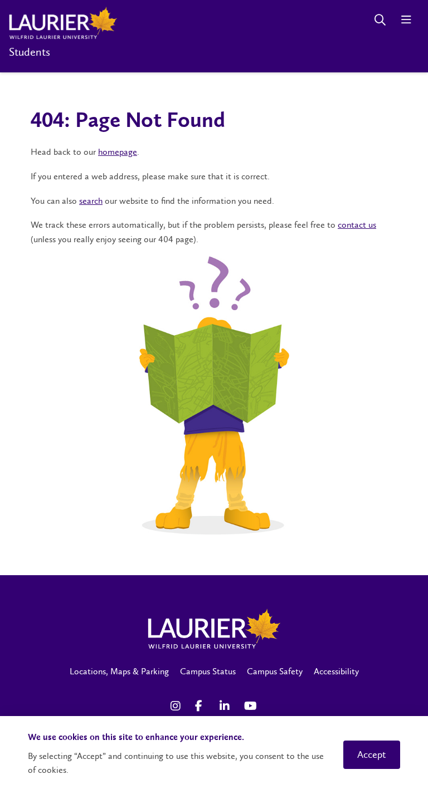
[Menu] (406, 19)
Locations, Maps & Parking (119, 671)
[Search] (379, 19)
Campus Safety (275, 671)
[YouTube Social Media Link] (250, 706)
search (91, 200)
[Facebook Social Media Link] (201, 706)
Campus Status (208, 671)
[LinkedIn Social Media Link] (226, 706)
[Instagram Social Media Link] (177, 706)
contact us (357, 224)
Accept (371, 754)
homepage (117, 151)
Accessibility (336, 671)
